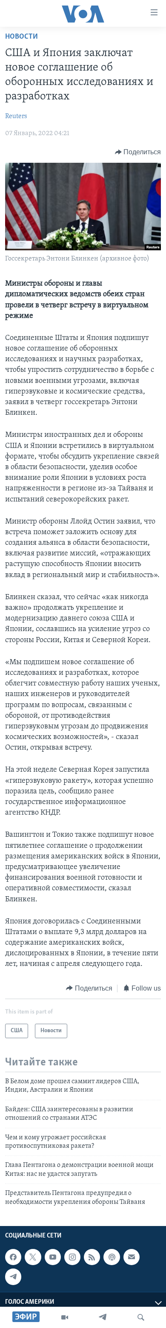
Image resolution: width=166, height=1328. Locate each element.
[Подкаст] (111, 1257)
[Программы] (64, 1317)
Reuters (16, 116)
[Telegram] (102, 1317)
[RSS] (92, 1257)
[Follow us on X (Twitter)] (33, 1257)
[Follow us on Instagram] (72, 1257)
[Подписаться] (131, 1257)
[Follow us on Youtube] (53, 1257)
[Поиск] (141, 1317)
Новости (21, 37)
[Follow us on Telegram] (13, 1277)
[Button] (138, 152)
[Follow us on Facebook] (13, 1257)
